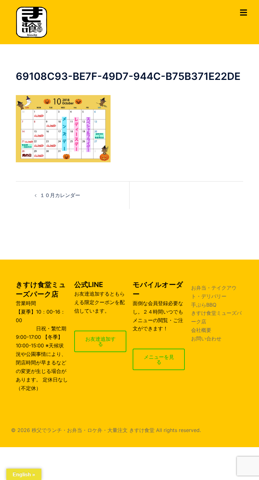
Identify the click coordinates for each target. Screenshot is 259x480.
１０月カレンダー (60, 195)
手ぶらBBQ (203, 305)
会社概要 (201, 330)
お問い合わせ (206, 338)
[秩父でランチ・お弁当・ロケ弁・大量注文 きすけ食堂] (31, 21)
